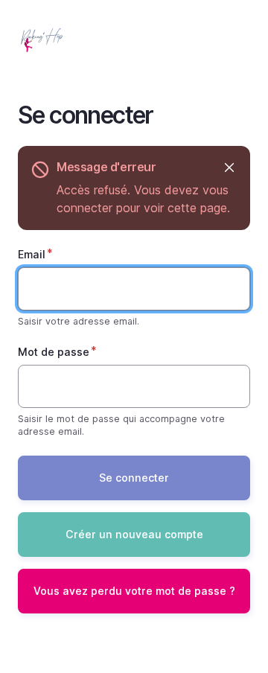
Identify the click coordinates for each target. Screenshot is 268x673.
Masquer (229, 167)
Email (31, 254)
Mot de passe (53, 351)
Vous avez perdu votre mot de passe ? (134, 590)
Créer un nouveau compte (134, 534)
